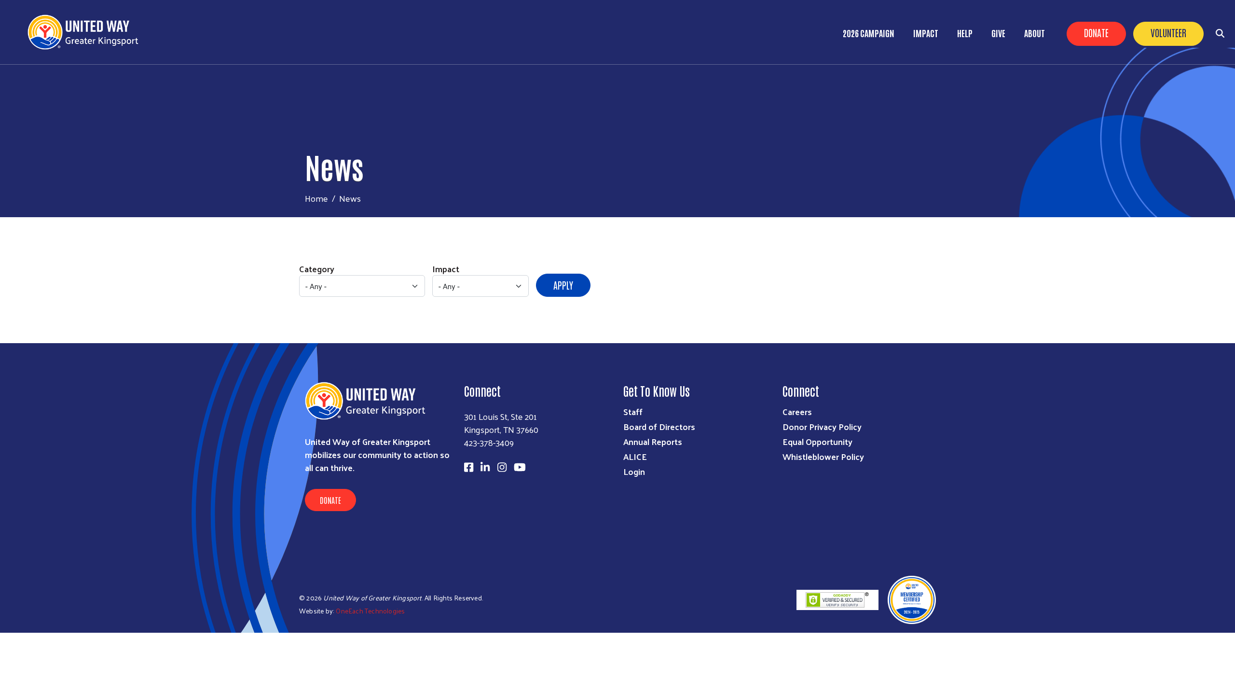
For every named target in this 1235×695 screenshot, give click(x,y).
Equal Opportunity (817, 441)
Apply (563, 284)
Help (965, 33)
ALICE (635, 456)
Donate (1096, 32)
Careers (797, 411)
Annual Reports (652, 441)
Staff (633, 411)
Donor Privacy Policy (822, 426)
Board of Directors (659, 426)
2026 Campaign (868, 33)
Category (316, 268)
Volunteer (1168, 32)
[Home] (87, 32)
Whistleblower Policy (823, 456)
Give (998, 33)
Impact (925, 33)
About (1034, 33)
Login (634, 471)
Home (316, 198)
